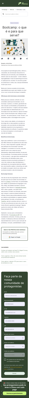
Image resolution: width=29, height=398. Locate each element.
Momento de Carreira (9, 334)
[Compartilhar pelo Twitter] (2, 59)
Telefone (6, 317)
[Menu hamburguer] (2, 3)
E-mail (5, 308)
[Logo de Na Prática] (23, 3)
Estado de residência (9, 342)
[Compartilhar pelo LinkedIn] (8, 59)
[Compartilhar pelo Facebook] (14, 59)
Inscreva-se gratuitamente (14, 393)
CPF (5, 325)
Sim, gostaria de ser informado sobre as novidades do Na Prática (15, 360)
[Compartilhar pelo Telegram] (27, 59)
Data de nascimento (8, 300)
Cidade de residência (9, 351)
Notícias (12, 9)
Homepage (4, 9)
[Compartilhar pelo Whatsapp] (21, 59)
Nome (5, 291)
